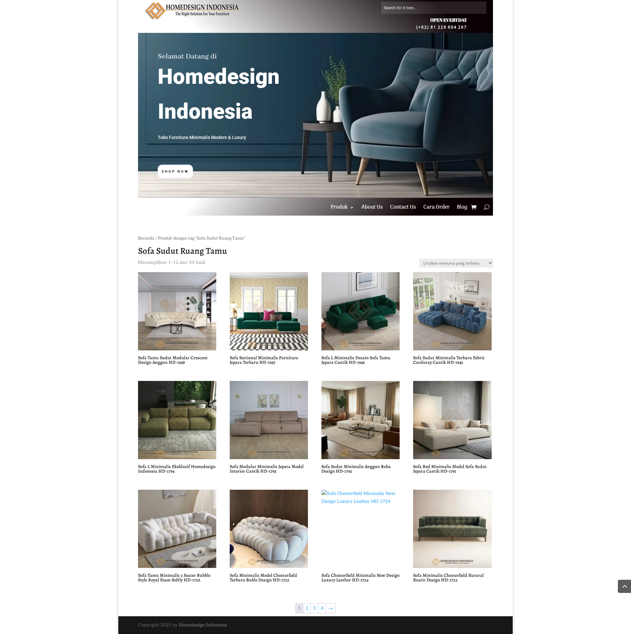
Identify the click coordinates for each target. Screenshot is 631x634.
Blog (462, 208)
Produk (339, 208)
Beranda (146, 238)
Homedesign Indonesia (203, 625)
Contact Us (403, 208)
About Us (372, 208)
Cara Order (436, 208)
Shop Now (175, 171)
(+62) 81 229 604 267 (441, 27)
